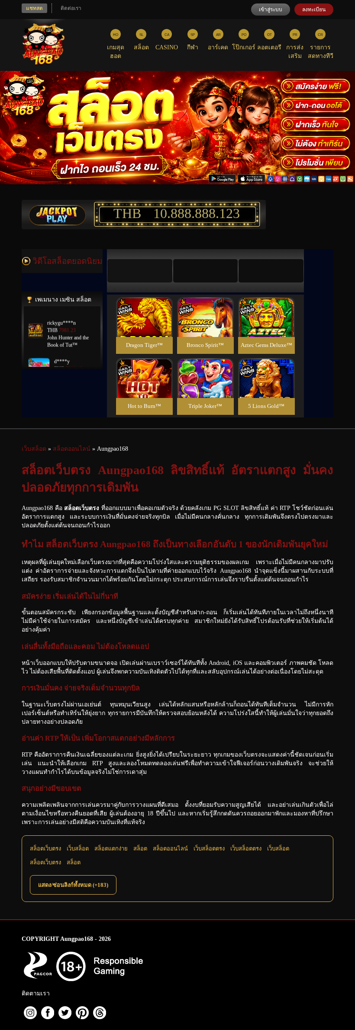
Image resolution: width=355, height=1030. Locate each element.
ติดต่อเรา (71, 8)
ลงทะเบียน (314, 9)
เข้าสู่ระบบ (270, 9)
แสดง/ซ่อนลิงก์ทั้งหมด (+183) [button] (73, 885)
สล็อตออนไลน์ (170, 848)
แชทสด (34, 8)
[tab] (139, 270)
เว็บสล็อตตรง (209, 848)
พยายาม (144, 307)
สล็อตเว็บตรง (45, 848)
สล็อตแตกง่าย (111, 848)
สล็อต (140, 848)
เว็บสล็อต (78, 848)
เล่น (144, 326)
